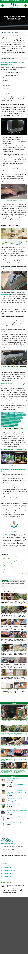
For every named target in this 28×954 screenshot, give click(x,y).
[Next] (26, 457)
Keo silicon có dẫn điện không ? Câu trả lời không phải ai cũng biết (7, 747)
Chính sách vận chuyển (9, 870)
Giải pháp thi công (13, 32)
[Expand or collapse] (25, 59)
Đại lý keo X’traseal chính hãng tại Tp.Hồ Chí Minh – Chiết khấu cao (14, 721)
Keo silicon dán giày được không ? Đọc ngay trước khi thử (20, 747)
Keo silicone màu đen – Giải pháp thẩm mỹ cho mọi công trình (20, 759)
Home (4, 32)
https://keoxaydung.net (14, 852)
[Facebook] (14, 551)
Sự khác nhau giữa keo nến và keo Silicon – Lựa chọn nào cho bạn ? (7, 759)
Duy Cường (5, 534)
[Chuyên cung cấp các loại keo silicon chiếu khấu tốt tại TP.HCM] (14, 5)
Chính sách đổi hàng (8, 876)
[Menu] (2, 5)
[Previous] (2, 457)
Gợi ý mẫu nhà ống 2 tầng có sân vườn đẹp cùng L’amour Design (7, 735)
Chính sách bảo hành (8, 873)
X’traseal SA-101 (5, 294)
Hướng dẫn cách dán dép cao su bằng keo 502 (20, 734)
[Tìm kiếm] (25, 5)
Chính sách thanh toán (9, 867)
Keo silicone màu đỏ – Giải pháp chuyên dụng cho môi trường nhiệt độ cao (6, 771)
